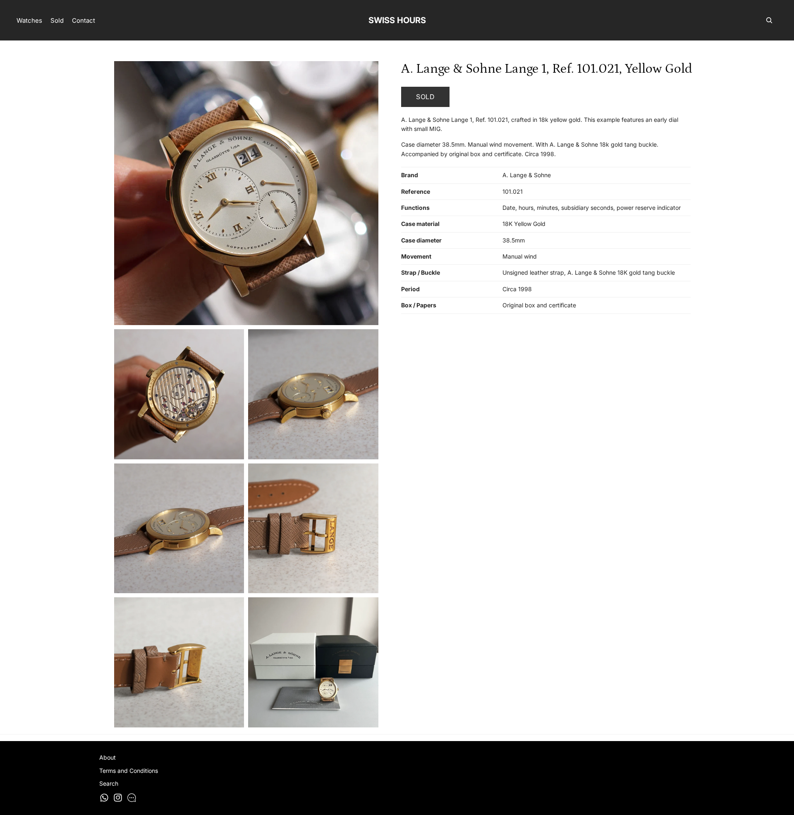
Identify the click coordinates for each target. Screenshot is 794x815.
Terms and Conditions (128, 770)
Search (108, 783)
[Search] (769, 20)
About (107, 757)
